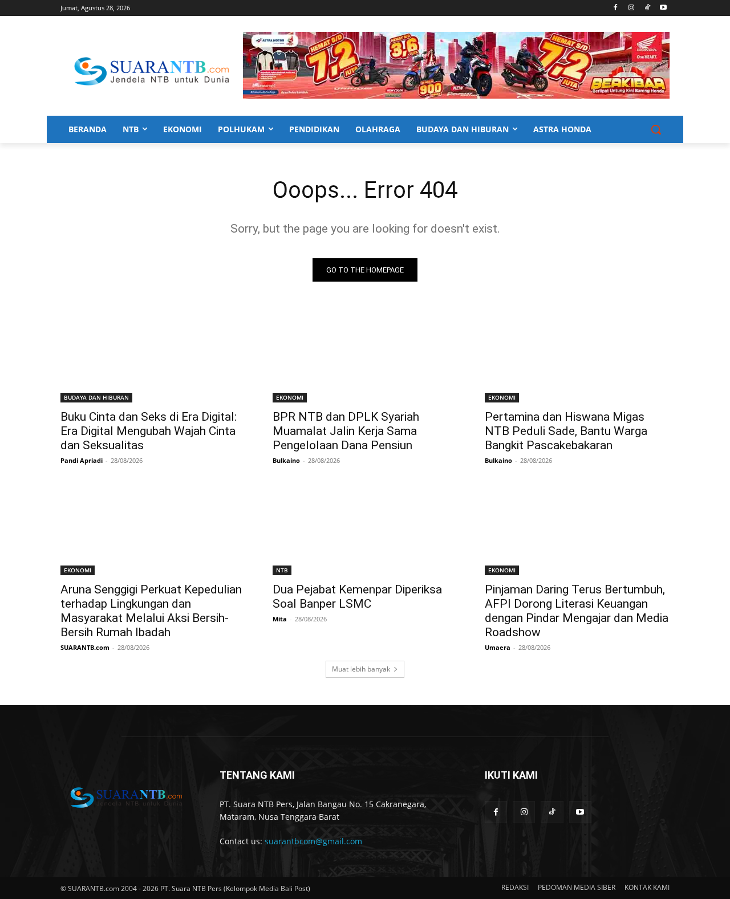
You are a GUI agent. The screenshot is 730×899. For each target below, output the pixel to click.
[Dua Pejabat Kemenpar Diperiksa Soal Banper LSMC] (365, 529)
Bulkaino (286, 460)
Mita (280, 619)
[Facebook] (615, 8)
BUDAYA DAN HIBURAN (96, 397)
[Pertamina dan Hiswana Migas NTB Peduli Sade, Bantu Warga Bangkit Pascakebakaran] (577, 356)
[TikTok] (647, 8)
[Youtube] (663, 8)
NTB (282, 570)
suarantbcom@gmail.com (313, 841)
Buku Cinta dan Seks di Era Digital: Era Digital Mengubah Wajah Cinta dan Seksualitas (148, 431)
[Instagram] (631, 8)
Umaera (497, 647)
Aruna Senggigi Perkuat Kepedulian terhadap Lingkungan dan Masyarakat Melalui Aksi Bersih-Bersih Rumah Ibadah (151, 611)
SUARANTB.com (85, 647)
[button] (656, 129)
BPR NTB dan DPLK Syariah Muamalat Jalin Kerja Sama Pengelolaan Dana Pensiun (346, 431)
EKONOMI (289, 397)
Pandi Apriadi (81, 460)
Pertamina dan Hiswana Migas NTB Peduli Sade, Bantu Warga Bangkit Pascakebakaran (566, 431)
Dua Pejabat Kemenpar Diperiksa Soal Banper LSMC (357, 597)
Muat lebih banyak (361, 669)
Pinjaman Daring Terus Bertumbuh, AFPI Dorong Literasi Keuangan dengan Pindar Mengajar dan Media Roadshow (576, 611)
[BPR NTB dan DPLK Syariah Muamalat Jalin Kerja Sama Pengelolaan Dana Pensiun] (365, 356)
